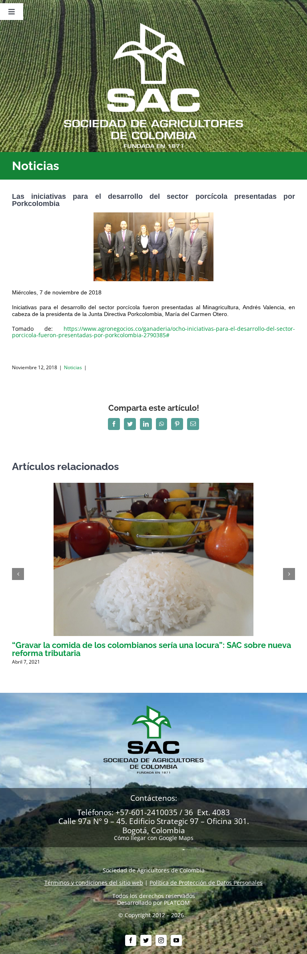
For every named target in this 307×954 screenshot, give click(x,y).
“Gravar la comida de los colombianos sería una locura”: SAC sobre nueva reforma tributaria (151, 649)
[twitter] (146, 940)
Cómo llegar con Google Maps (153, 838)
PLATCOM (177, 902)
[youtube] (176, 940)
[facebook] (130, 940)
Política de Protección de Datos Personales (206, 882)
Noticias (73, 367)
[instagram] (161, 940)
